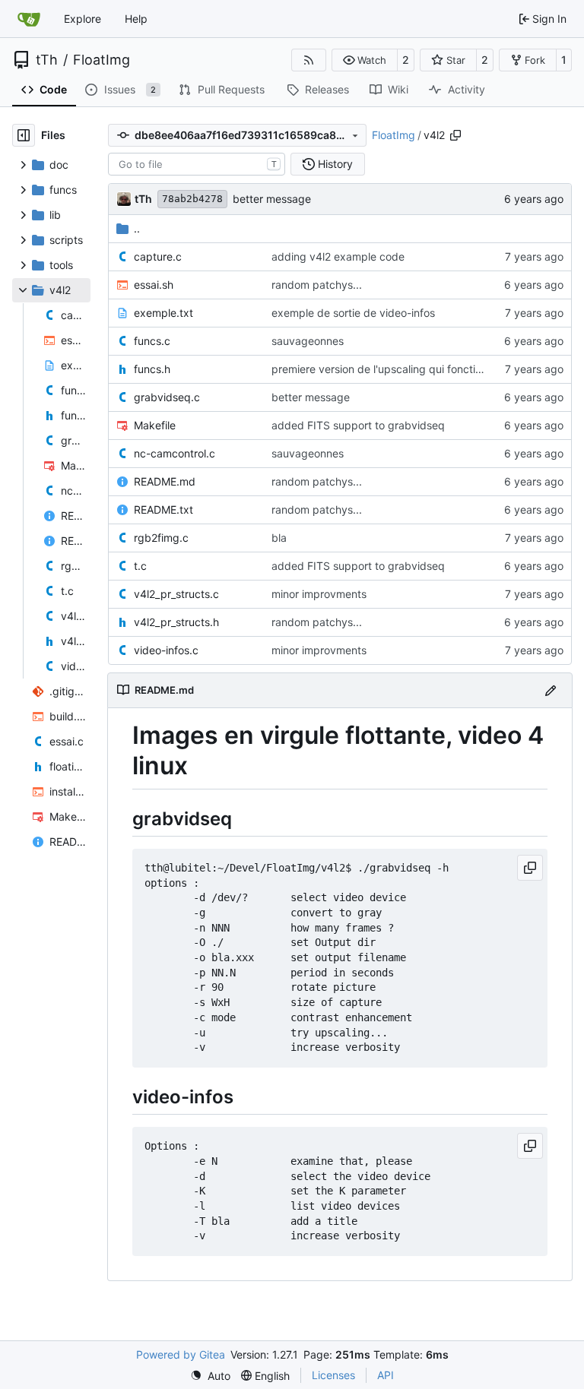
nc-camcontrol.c (174, 453)
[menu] (210, 1375)
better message (272, 198)
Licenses (333, 1374)
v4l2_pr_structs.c (176, 593)
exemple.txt (163, 312)
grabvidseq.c (167, 397)
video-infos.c (166, 650)
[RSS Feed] (308, 60)
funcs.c (152, 340)
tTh (47, 60)
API (385, 1374)
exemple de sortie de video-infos (353, 312)
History (335, 163)
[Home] (29, 19)
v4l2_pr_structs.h (176, 621)
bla (279, 537)
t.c (140, 565)
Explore (82, 18)
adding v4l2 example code (338, 256)
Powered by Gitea (180, 1354)
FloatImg (101, 60)
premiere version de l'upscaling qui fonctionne (385, 368)
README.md (164, 481)
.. (137, 228)
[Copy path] (455, 135)
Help (136, 18)
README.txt (163, 509)
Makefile (155, 425)
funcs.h (152, 368)
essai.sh (153, 284)
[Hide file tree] (23, 135)
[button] (365, 60)
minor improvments (319, 593)
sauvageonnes (307, 340)
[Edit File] (550, 690)
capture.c (158, 256)
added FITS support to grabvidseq (358, 425)
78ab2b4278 (192, 198)
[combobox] (196, 164)
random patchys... (316, 284)
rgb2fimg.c (161, 537)
